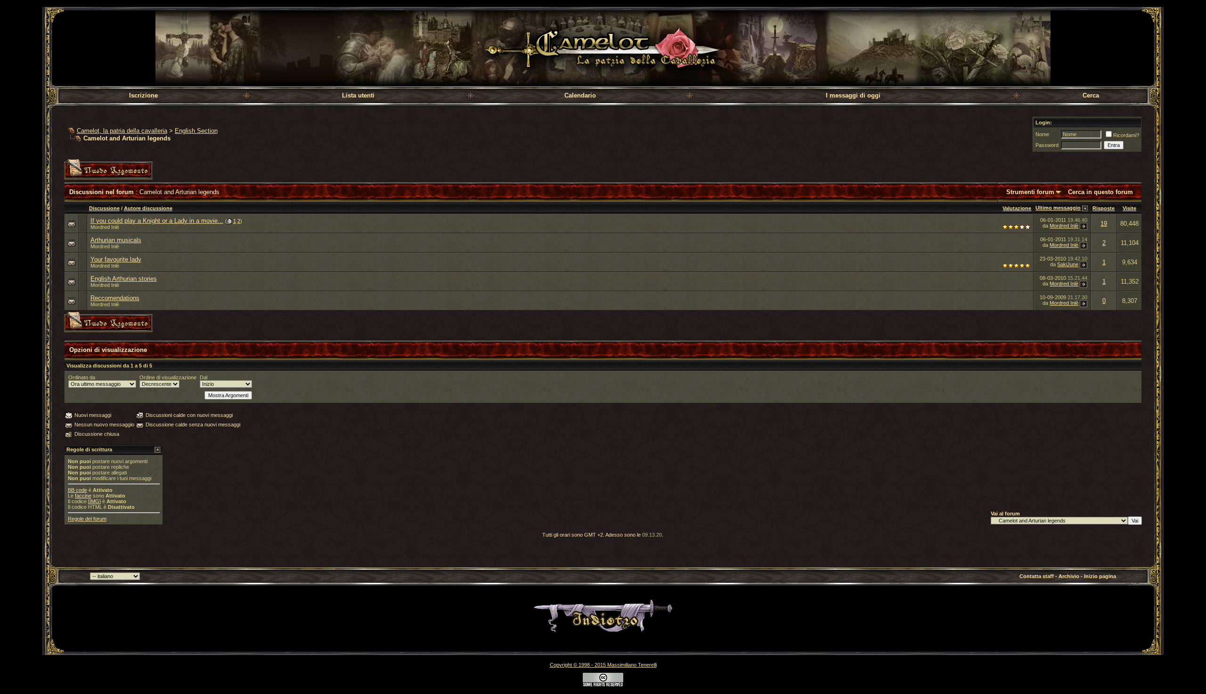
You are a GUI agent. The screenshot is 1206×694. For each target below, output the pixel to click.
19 (1103, 223)
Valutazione (1016, 208)
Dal (203, 377)
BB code (77, 490)
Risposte (1103, 208)
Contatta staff (1036, 576)
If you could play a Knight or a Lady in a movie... (156, 220)
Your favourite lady (115, 259)
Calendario (580, 95)
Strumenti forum (1030, 192)
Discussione (104, 208)
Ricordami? (1126, 135)
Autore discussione (148, 208)
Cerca (1091, 95)
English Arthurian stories (123, 278)
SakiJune (1067, 264)
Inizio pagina (1100, 576)
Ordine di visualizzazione (167, 377)
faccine (83, 495)
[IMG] (94, 501)
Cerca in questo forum (1100, 192)
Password (1047, 145)
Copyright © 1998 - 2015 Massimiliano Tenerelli (603, 665)
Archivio (1069, 576)
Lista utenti (358, 95)
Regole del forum (87, 519)
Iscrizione (143, 95)
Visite (1129, 208)
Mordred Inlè (104, 227)
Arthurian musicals (115, 240)
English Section (196, 130)
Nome (1042, 134)
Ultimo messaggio (1058, 208)
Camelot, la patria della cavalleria (122, 130)
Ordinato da (81, 377)
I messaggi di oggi (853, 95)
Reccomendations (114, 298)
